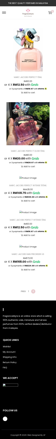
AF (44, 435)
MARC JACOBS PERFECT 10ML (28, 77)
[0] (50, 12)
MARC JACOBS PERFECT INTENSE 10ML (28, 219)
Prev (23, 291)
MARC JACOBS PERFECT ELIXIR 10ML (28, 151)
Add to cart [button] (29, 92)
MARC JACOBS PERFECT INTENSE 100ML (28, 185)
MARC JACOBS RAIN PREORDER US (28, 254)
